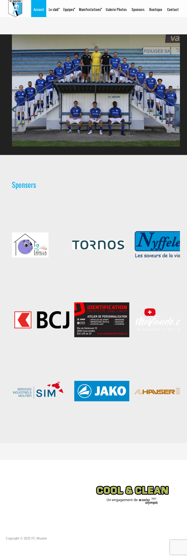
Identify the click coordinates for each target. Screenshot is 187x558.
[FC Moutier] (15, 8)
